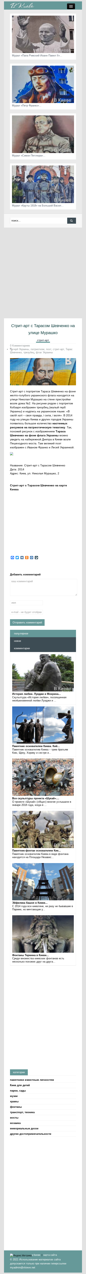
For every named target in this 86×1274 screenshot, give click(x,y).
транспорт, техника (22, 1112)
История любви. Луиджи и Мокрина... (36, 693)
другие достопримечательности (30, 1133)
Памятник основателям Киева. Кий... (36, 746)
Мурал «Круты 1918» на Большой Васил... (38, 205)
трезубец (28, 352)
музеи (14, 1096)
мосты (14, 1117)
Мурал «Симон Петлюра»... (28, 155)
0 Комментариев (20, 345)
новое (17, 640)
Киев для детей (20, 1085)
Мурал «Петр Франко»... (26, 105)
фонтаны (16, 1106)
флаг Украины (44, 352)
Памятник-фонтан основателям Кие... (36, 850)
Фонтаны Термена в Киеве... (30, 955)
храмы (14, 1101)
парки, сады (18, 1090)
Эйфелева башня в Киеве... (30, 902)
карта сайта (50, 1255)
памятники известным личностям (32, 1079)
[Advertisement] (43, 273)
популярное (21, 633)
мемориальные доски (24, 1128)
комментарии (22, 648)
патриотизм (37, 349)
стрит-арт (43, 340)
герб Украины (21, 349)
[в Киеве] (22, 5)
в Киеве (36, 1255)
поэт (48, 349)
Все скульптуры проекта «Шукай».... (35, 798)
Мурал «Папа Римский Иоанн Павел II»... (37, 55)
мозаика (15, 1123)
